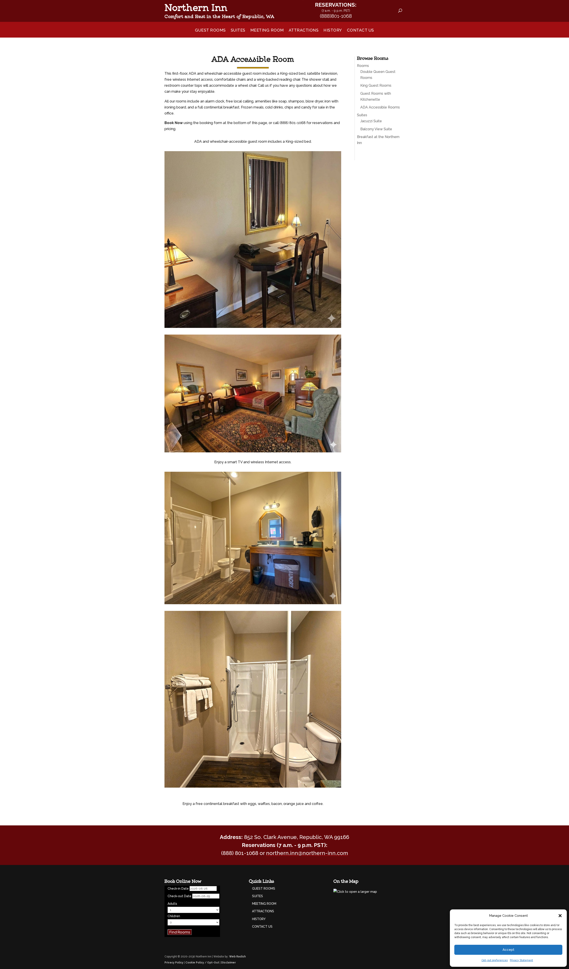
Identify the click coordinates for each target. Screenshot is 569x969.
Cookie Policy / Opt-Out (202, 962)
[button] (560, 915)
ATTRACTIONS (304, 30)
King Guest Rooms (375, 85)
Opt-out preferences (494, 960)
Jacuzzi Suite (371, 121)
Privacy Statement (521, 960)
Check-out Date (179, 896)
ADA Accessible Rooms (380, 107)
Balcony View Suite (376, 129)
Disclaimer (228, 962)
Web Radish (237, 956)
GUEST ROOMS (210, 30)
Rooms (363, 66)
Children (174, 916)
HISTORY (332, 30)
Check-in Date (178, 888)
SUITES (238, 30)
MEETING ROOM (267, 30)
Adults (172, 903)
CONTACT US (360, 30)
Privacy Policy (173, 962)
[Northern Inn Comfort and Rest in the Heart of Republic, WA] (288, 9)
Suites (362, 115)
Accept (508, 950)
